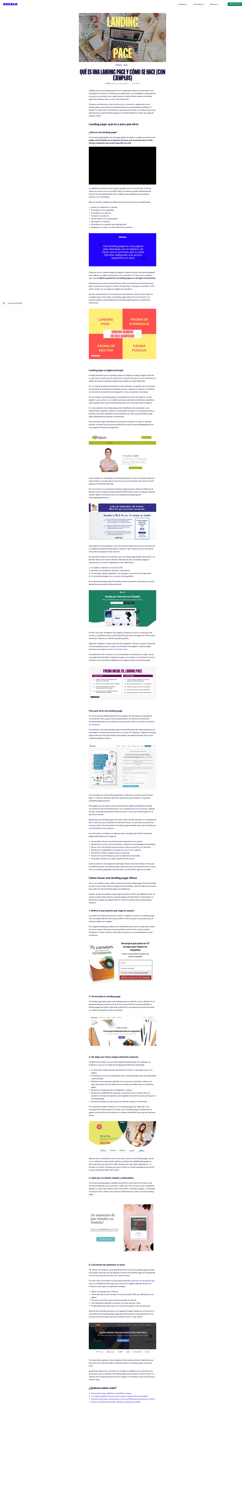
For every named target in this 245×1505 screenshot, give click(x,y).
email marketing (140, 809)
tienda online (122, 649)
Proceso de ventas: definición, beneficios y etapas (111, 1393)
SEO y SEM (93, 822)
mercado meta (119, 576)
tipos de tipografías (143, 1281)
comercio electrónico (116, 104)
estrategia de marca (121, 850)
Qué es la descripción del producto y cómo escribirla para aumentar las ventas (123, 1399)
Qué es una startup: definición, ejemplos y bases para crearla (115, 1402)
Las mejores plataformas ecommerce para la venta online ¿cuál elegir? (119, 1396)
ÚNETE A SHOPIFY (234, 4)
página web (107, 96)
